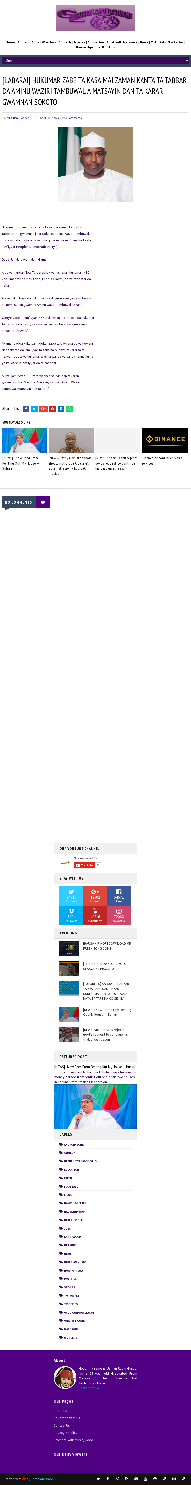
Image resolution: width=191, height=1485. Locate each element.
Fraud (68, 1195)
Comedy (69, 1153)
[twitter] (98, 1479)
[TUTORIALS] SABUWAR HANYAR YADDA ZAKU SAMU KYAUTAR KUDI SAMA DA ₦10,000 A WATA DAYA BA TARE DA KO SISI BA (106, 991)
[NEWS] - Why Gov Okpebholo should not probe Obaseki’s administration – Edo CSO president (70, 466)
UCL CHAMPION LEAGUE (79, 1312)
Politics (70, 1278)
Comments (73, 118)
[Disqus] (95, 636)
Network (70, 1245)
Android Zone (74, 1144)
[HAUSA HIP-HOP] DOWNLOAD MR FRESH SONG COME (107, 946)
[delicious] (164, 1479)
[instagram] (117, 1479)
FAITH (68, 1178)
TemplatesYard (42, 1479)
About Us (60, 1410)
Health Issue (73, 1220)
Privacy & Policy (65, 1432)
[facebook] (108, 1479)
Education (71, 1169)
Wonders (70, 1337)
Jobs (67, 1228)
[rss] (127, 1479)
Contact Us (62, 1425)
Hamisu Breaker (75, 1203)
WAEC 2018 (71, 1329)
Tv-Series (71, 1304)
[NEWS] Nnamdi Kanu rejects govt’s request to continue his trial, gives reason (117, 463)
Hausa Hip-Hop (74, 1211)
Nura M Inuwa (73, 1270)
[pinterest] (155, 1479)
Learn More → (89, 1388)
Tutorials (71, 1295)
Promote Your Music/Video (73, 1440)
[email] (136, 1479)
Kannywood (72, 1236)
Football (71, 1186)
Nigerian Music (75, 1262)
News (55, 118)
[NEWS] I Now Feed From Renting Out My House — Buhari (20, 463)
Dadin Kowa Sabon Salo (80, 1161)
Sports (69, 1287)
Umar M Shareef (75, 1320)
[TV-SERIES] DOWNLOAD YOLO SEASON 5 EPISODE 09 (105, 966)
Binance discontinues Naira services (162, 461)
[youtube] (145, 1479)
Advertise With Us (67, 1418)
